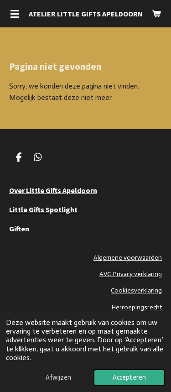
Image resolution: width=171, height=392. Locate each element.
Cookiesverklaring (136, 290)
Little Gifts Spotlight (43, 209)
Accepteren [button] (129, 377)
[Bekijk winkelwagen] (156, 14)
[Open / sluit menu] (15, 14)
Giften (19, 228)
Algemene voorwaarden (127, 257)
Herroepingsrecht (137, 307)
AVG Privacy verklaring (130, 274)
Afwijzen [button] (58, 377)
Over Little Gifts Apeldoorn (53, 190)
